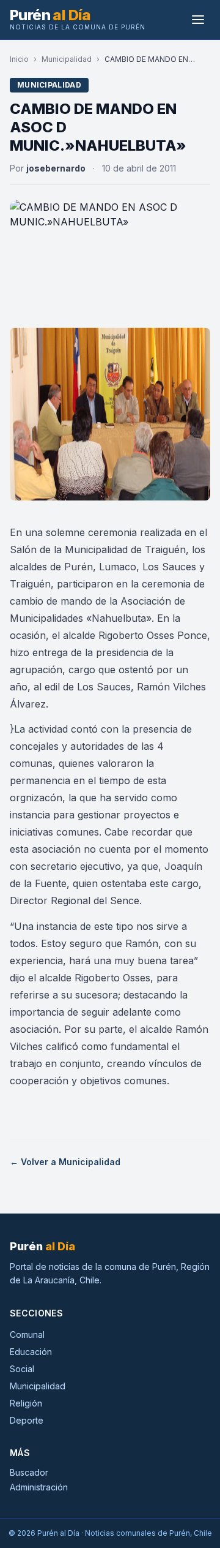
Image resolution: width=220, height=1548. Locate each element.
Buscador (29, 1472)
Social (22, 1369)
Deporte (26, 1420)
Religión (26, 1403)
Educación (31, 1351)
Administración (39, 1487)
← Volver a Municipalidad (65, 1162)
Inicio (19, 59)
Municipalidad (67, 59)
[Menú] (198, 19)
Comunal (27, 1334)
